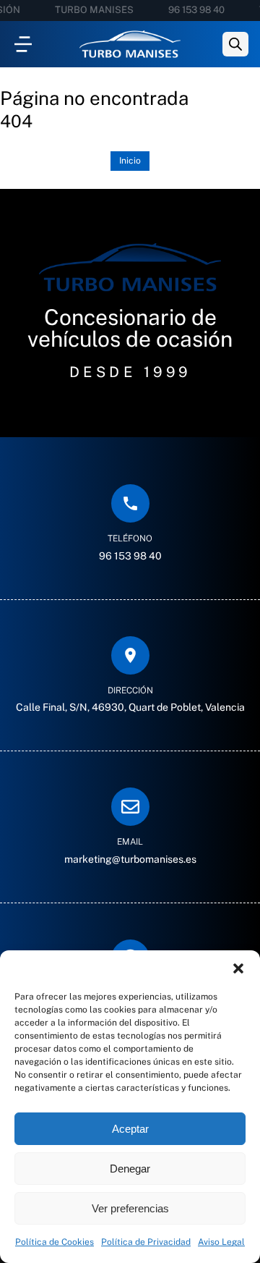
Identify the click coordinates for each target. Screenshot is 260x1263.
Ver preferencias (130, 1208)
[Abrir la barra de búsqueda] (235, 44)
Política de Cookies (54, 1242)
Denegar (130, 1168)
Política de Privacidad (146, 1242)
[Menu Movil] (23, 44)
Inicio (130, 161)
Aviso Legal (221, 1242)
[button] (238, 968)
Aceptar (130, 1129)
